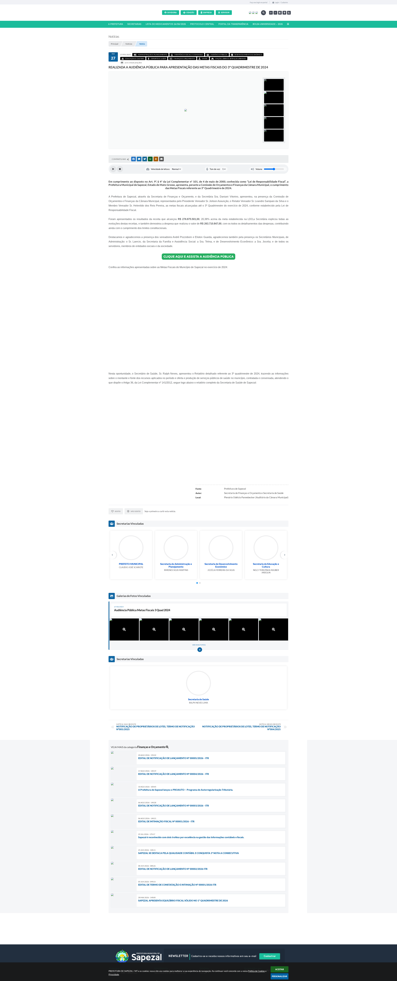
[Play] (113, 169)
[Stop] (120, 169)
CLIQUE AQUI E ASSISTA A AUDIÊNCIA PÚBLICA (198, 256)
